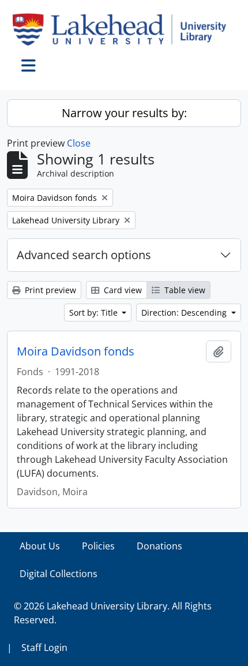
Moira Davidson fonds (75, 351)
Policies (98, 546)
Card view (122, 290)
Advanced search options (84, 255)
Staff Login (44, 647)
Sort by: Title (94, 312)
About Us (40, 546)
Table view (183, 290)
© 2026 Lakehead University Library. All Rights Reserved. (113, 613)
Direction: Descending (185, 312)
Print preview (49, 290)
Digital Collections (58, 573)
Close (79, 143)
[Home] (124, 29)
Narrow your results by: (124, 113)
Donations (159, 546)
